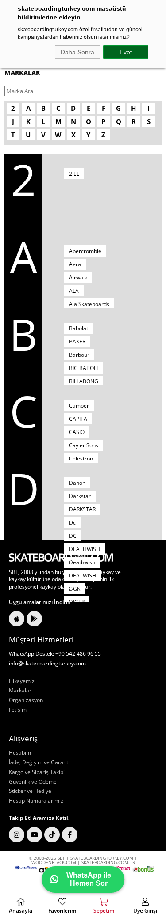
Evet (126, 52)
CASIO (77, 432)
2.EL (74, 173)
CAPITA (78, 419)
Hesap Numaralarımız (36, 800)
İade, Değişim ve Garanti (39, 762)
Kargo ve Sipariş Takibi (37, 772)
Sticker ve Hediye (30, 791)
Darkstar (80, 496)
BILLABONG (83, 381)
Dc (72, 522)
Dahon (77, 483)
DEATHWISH (84, 549)
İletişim (18, 709)
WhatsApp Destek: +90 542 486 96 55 (55, 654)
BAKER (77, 341)
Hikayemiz (22, 681)
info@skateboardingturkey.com (47, 663)
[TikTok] (52, 834)
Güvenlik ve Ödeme (33, 781)
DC (73, 536)
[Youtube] (34, 834)
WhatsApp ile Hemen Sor (88, 879)
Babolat (78, 328)
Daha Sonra (77, 52)
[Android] (34, 618)
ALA (74, 290)
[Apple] (16, 618)
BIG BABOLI (83, 368)
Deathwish (82, 562)
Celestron (81, 458)
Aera (75, 264)
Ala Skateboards (89, 304)
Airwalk (78, 277)
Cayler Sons (83, 445)
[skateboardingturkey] (61, 557)
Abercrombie (85, 251)
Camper (79, 405)
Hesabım (20, 752)
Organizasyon (26, 700)
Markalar (20, 690)
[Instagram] (16, 834)
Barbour (79, 354)
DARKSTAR (82, 509)
